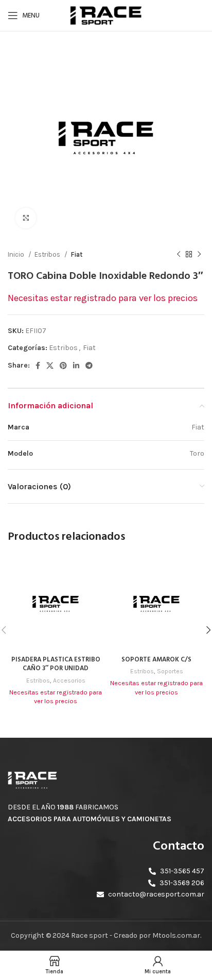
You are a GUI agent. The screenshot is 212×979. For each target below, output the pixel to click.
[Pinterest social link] (63, 365)
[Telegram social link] (89, 365)
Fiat (76, 254)
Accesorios (69, 680)
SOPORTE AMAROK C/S (156, 660)
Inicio (17, 254)
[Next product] (199, 255)
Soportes (170, 671)
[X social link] (50, 365)
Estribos (48, 254)
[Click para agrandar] (25, 218)
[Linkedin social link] (76, 365)
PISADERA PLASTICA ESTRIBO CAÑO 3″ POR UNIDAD (55, 664)
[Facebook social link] (37, 365)
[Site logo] (106, 14)
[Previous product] (178, 255)
